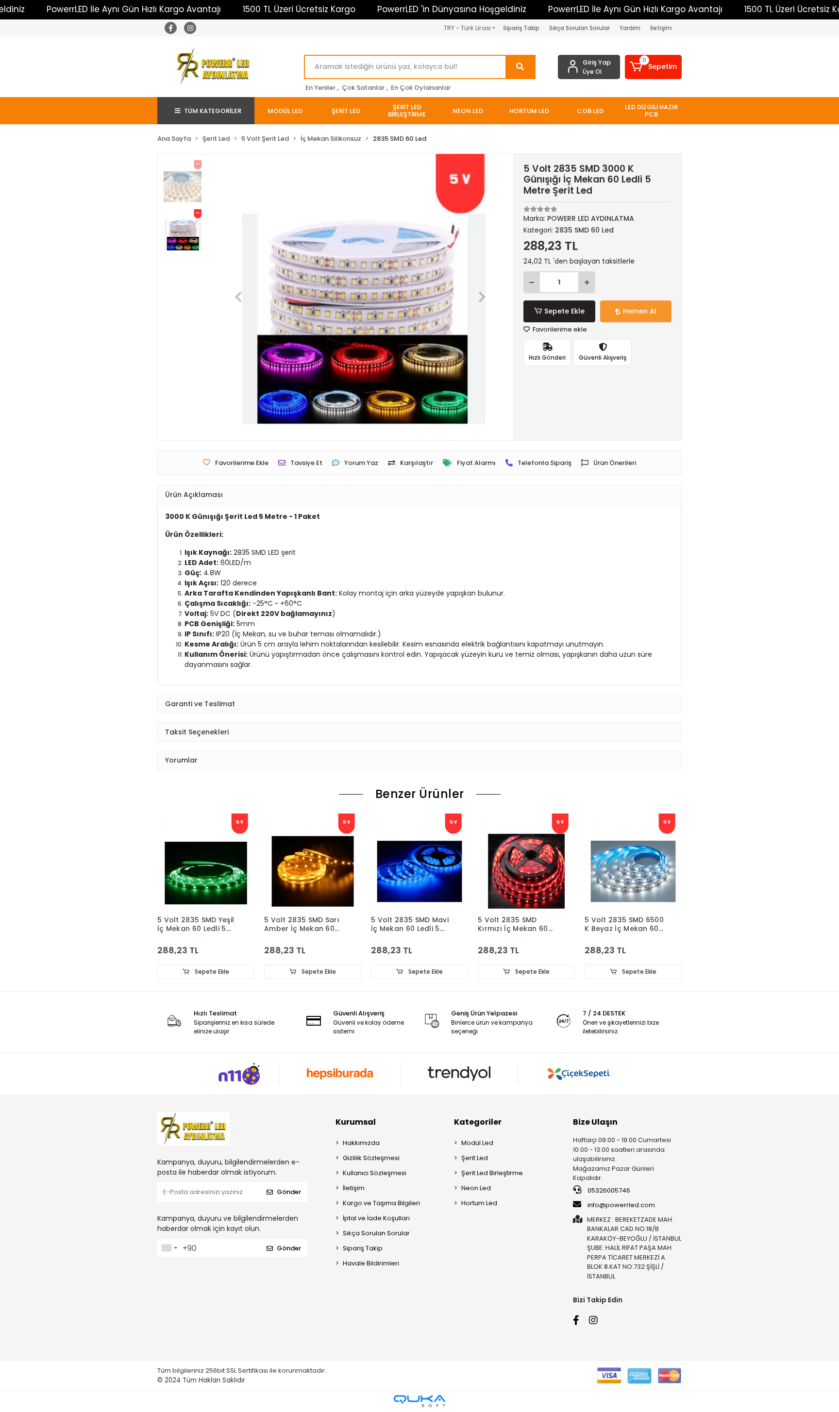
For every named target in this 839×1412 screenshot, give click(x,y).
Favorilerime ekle (559, 329)
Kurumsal (356, 1122)
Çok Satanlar (363, 87)
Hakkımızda (361, 1142)
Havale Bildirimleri (371, 1263)
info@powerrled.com (621, 1205)
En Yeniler (320, 87)
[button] (653, 67)
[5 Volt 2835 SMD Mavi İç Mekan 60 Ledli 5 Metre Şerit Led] (419, 862)
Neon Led (476, 1188)
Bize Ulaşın (595, 1122)
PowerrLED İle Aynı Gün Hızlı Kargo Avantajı (134, 9)
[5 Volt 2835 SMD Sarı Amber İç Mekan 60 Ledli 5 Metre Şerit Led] (312, 862)
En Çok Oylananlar (421, 87)
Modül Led (477, 1142)
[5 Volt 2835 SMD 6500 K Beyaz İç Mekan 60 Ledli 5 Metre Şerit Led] (633, 862)
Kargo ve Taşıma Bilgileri (381, 1203)
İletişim (661, 28)
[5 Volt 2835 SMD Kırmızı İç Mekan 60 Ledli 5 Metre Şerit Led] (526, 862)
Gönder (289, 1191)
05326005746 (608, 1190)
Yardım (630, 28)
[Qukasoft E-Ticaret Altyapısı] (419, 1401)
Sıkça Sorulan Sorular (579, 28)
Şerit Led (474, 1158)
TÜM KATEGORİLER (212, 111)
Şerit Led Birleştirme (492, 1173)
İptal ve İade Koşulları (376, 1218)
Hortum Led (479, 1203)
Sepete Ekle (564, 311)
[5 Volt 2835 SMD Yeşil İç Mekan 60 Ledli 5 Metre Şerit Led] (205, 862)
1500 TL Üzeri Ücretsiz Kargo (299, 9)
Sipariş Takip (521, 28)
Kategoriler (478, 1122)
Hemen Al (639, 311)
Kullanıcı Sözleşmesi (374, 1173)
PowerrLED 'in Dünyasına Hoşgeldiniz (451, 9)
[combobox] (169, 1248)
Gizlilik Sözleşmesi (371, 1158)
